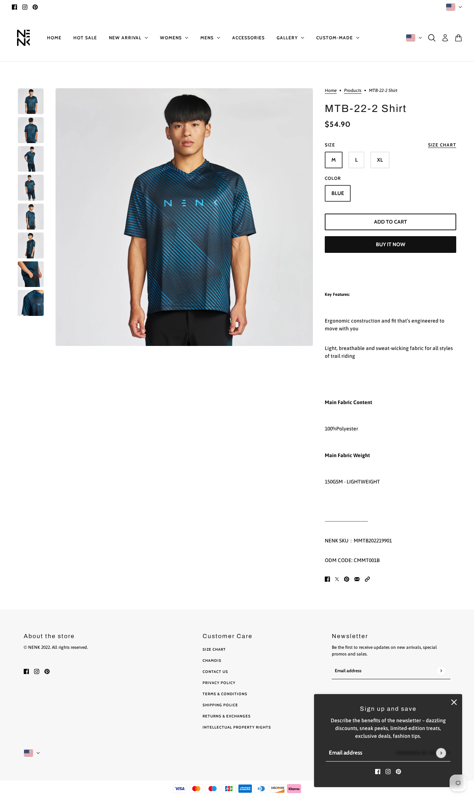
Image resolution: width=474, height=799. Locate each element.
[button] (367, 579)
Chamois (212, 660)
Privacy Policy (219, 682)
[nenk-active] (23, 38)
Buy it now (390, 244)
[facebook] (14, 7)
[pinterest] (35, 7)
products (352, 90)
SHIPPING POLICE (220, 705)
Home (331, 90)
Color (333, 178)
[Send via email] (357, 579)
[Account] (445, 38)
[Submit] (441, 753)
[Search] (431, 38)
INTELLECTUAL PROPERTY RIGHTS (237, 727)
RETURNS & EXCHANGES (227, 716)
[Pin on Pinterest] (346, 579)
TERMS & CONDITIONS (225, 693)
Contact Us (215, 671)
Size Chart (214, 649)
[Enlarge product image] (184, 217)
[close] (454, 702)
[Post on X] (337, 579)
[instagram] (24, 7)
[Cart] (458, 38)
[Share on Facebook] (327, 579)
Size (390, 145)
